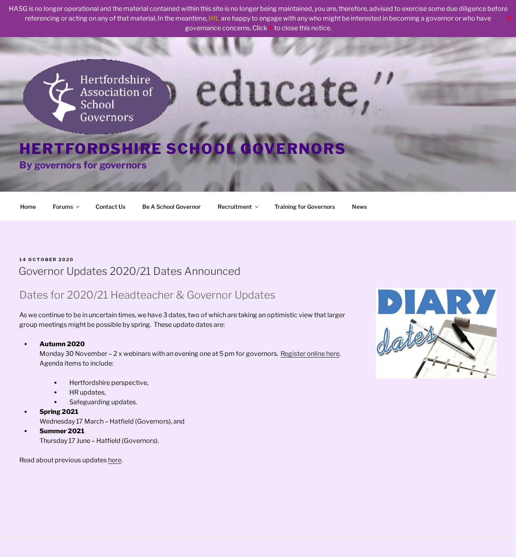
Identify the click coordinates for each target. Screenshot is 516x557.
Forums (63, 206)
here (114, 460)
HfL (214, 18)
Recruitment (235, 206)
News (359, 206)
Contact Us (110, 206)
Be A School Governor (171, 206)
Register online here (310, 353)
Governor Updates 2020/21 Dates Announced (130, 271)
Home (28, 206)
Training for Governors (305, 206)
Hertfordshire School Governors (182, 149)
